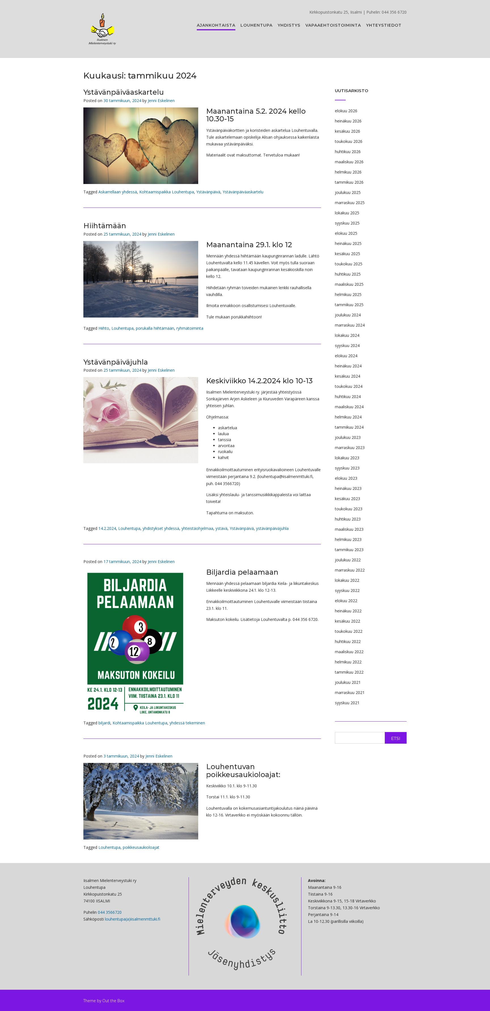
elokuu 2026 (346, 110)
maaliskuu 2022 (349, 651)
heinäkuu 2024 (348, 366)
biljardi (104, 723)
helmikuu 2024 (348, 417)
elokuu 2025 (346, 233)
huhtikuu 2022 (348, 641)
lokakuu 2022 (347, 580)
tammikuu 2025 (349, 304)
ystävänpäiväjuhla (272, 528)
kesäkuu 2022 (347, 621)
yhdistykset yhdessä (161, 528)
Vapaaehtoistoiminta (333, 25)
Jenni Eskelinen (161, 100)
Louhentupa (256, 25)
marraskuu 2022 (350, 570)
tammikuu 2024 (349, 427)
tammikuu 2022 (349, 672)
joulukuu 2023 (348, 437)
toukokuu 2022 (348, 631)
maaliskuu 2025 (349, 284)
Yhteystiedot (384, 25)
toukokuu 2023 (348, 508)
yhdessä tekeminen (187, 723)
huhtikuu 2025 (348, 274)
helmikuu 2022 (348, 662)
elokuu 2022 (346, 600)
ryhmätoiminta (189, 328)
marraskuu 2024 (350, 325)
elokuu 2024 (346, 355)
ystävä (221, 528)
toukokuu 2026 (348, 141)
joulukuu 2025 (348, 192)
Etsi (395, 738)
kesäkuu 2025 (347, 253)
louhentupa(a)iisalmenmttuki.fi (132, 919)
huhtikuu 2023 (348, 519)
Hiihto (103, 328)
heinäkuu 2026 (348, 121)
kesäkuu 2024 (347, 376)
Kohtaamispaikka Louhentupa (166, 191)
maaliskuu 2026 (349, 161)
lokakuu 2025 (347, 212)
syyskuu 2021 (347, 702)
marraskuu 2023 (350, 447)
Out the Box (113, 1000)
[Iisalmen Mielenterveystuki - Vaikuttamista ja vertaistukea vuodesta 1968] (102, 29)
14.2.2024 (107, 528)
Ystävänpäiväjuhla (115, 362)
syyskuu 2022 (347, 590)
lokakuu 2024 (347, 335)
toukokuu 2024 (348, 386)
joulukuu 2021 (348, 682)
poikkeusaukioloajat (141, 847)
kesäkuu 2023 (347, 498)
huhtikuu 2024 (348, 396)
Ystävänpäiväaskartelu (123, 92)
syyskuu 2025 (347, 223)
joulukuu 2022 (348, 559)
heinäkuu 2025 (348, 243)
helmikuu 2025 (348, 294)
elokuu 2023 (346, 478)
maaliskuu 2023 (349, 529)
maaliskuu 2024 (349, 406)
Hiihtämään (104, 225)
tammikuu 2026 (349, 182)
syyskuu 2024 (347, 345)
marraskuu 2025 (350, 202)
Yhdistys (289, 25)
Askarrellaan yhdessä (117, 191)
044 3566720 (110, 912)
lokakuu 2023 (347, 457)
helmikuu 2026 (348, 172)
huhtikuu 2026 (348, 151)
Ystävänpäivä (208, 191)
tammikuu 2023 (349, 549)
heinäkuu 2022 (348, 611)
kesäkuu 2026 (347, 131)
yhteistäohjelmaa (197, 528)
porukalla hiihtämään (155, 328)
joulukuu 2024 (348, 315)
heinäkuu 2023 (348, 488)
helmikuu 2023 (348, 539)
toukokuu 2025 (348, 264)
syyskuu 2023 (347, 468)
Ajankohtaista (216, 25)
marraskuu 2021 (350, 692)
